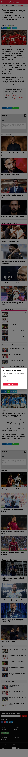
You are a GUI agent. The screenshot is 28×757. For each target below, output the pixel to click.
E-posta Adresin (6, 378)
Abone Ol (10, 384)
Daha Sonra (22, 384)
